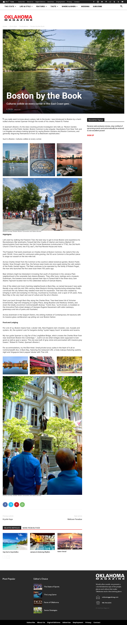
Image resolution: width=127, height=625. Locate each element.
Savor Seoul (61, 551)
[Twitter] (118, 1)
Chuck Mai (10, 109)
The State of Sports (51, 587)
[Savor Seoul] (69, 541)
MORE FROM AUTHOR (31, 528)
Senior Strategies (50, 610)
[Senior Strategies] (38, 610)
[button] (121, 6)
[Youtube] (122, 1)
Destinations (23, 26)
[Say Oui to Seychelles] (15, 541)
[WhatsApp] (22, 504)
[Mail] (102, 1)
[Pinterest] (106, 1)
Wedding (85, 6)
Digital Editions (40, 2)
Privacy (69, 2)
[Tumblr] (114, 1)
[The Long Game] (38, 594)
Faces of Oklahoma (51, 602)
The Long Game (50, 594)
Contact (76, 2)
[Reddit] (110, 1)
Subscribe (21, 2)
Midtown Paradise (75, 519)
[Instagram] (98, 1)
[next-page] (8, 556)
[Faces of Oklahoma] (38, 602)
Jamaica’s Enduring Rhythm (40, 552)
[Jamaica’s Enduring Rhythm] (42, 541)
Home (5, 26)
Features (40, 6)
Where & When (69, 6)
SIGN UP (90, 135)
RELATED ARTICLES (12, 528)
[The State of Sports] (38, 587)
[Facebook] (94, 1)
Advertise (51, 2)
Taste (53, 6)
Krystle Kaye (8, 519)
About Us (30, 2)
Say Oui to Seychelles (10, 552)
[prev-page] (4, 556)
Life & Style (25, 6)
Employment (60, 2)
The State (9, 6)
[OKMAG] (110, 577)
